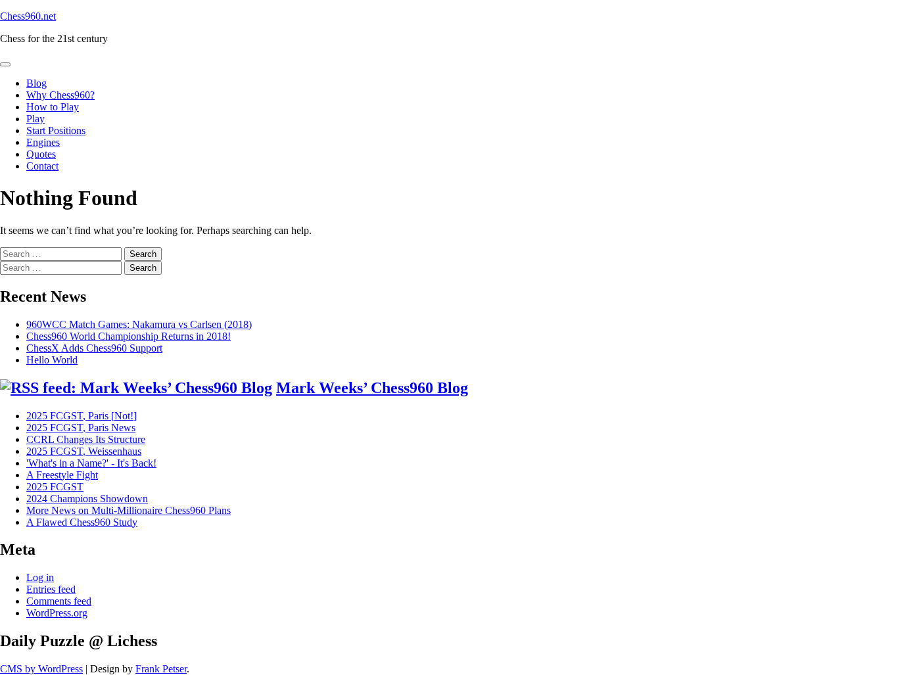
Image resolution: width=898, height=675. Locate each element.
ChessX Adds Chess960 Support (94, 348)
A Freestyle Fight (62, 474)
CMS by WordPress (41, 668)
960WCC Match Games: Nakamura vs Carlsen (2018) (139, 324)
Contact (42, 166)
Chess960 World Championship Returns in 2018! (128, 336)
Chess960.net (28, 16)
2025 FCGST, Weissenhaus (83, 451)
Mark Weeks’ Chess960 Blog (372, 387)
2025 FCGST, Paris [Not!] (81, 415)
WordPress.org (56, 612)
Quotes (41, 154)
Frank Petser (161, 668)
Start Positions (55, 130)
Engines (43, 142)
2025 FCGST (54, 486)
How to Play (52, 106)
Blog (36, 83)
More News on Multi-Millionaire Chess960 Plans (128, 510)
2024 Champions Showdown (87, 498)
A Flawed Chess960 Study (81, 522)
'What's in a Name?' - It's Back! (91, 463)
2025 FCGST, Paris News (80, 427)
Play (35, 118)
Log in (40, 577)
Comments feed (58, 601)
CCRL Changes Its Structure (85, 439)
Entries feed (51, 589)
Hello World (52, 359)
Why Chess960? (60, 95)
